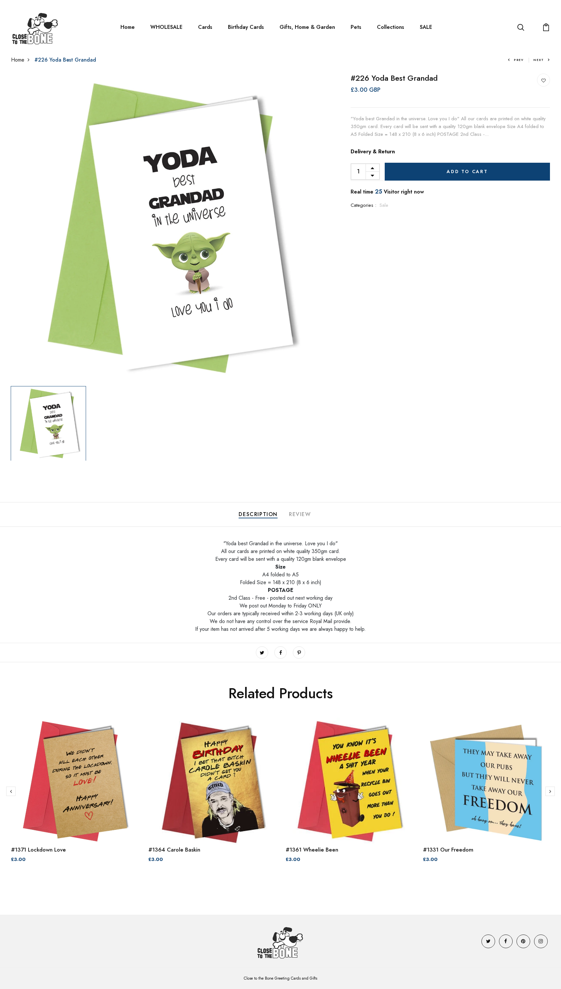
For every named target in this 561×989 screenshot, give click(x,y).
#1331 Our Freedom (448, 850)
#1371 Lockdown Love (38, 850)
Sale (384, 205)
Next (538, 60)
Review (300, 514)
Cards (205, 27)
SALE (426, 27)
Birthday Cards (246, 27)
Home (127, 27)
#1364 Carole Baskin (174, 850)
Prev (519, 60)
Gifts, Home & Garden (307, 27)
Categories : (363, 205)
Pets (356, 27)
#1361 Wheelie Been (312, 850)
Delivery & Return (373, 151)
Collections (390, 27)
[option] (166, 228)
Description (258, 514)
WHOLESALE (166, 27)
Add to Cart (467, 171)
